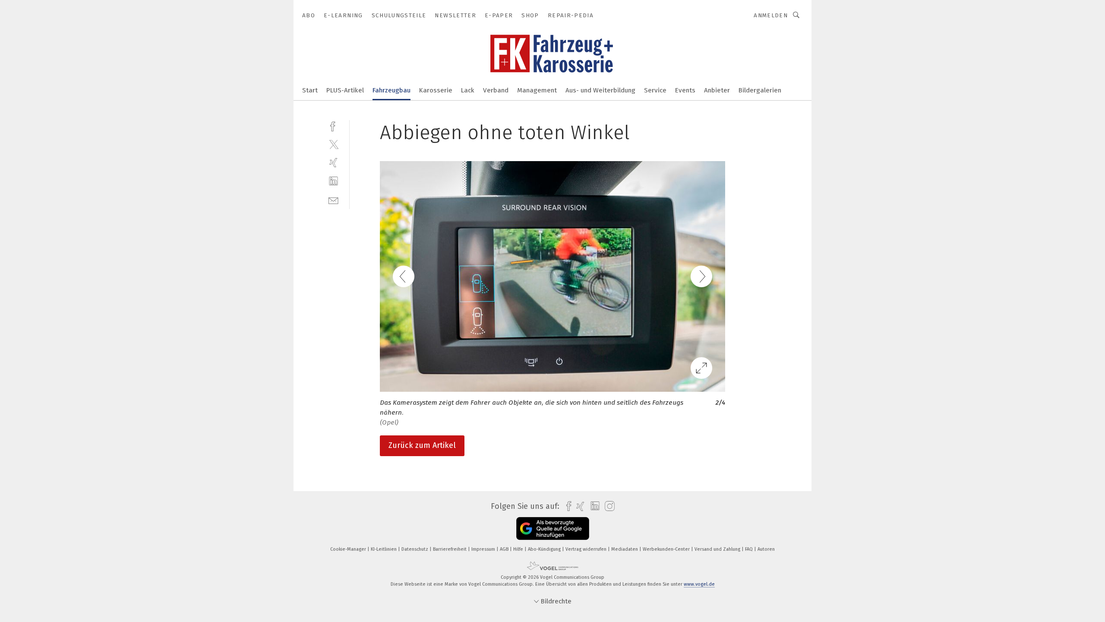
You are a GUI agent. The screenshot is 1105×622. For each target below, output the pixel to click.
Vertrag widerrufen (586, 549)
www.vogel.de (699, 584)
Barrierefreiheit (450, 549)
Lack (467, 90)
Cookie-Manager (348, 549)
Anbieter (717, 90)
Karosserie (435, 90)
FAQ (749, 549)
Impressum (483, 549)
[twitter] (333, 144)
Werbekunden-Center (667, 549)
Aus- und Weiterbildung (600, 90)
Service (655, 90)
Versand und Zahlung (718, 549)
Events (685, 90)
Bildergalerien (760, 90)
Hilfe (518, 549)
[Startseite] (310, 89)
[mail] (333, 199)
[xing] (333, 162)
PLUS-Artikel (345, 90)
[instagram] (607, 506)
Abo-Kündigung (545, 549)
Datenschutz (415, 549)
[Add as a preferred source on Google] (552, 528)
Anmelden (771, 15)
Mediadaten (625, 549)
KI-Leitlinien (384, 549)
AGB (505, 549)
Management (537, 90)
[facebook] (333, 125)
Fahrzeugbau (391, 90)
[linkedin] (333, 181)
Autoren (766, 549)
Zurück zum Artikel (422, 445)
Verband (495, 90)
